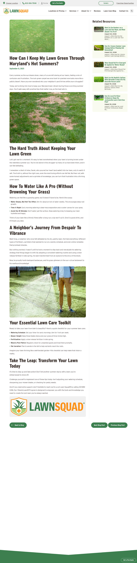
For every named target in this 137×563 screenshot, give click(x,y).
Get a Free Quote (57, 3)
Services (72, 11)
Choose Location (12, 3)
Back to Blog (19, 425)
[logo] (16, 10)
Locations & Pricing (56, 11)
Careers (106, 3)
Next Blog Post (99, 425)
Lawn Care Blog (110, 11)
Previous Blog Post (118, 425)
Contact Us (123, 11)
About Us (85, 11)
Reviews (97, 11)
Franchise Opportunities (125, 3)
